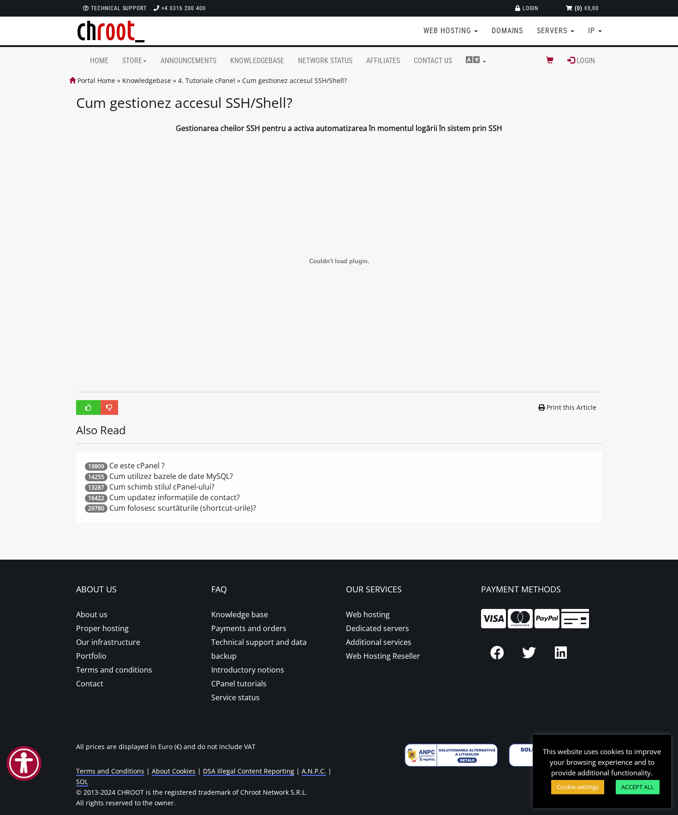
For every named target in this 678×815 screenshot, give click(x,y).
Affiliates (383, 60)
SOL (82, 781)
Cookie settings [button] (578, 787)
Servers (553, 30)
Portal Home (95, 80)
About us (91, 614)
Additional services (378, 642)
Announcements (188, 60)
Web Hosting (448, 30)
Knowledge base (239, 614)
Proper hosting (102, 628)
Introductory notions (247, 670)
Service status (235, 697)
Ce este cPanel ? (137, 466)
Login (530, 8)
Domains (507, 30)
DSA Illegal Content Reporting (248, 771)
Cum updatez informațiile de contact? (174, 497)
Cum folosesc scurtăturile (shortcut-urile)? (182, 508)
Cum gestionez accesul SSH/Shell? (294, 80)
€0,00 (587, 8)
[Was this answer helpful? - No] (109, 407)
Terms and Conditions (110, 771)
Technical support (118, 8)
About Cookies (174, 771)
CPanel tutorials (239, 684)
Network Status (325, 60)
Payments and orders (248, 628)
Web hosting (368, 614)
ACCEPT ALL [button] (637, 787)
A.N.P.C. (314, 771)
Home (99, 60)
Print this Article (571, 407)
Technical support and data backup (259, 649)
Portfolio (91, 656)
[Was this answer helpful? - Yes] (88, 407)
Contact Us (433, 60)
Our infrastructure (108, 642)
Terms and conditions (114, 670)
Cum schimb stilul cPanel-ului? (161, 487)
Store (132, 60)
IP (592, 30)
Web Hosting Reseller (383, 656)
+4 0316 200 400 (182, 8)
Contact (89, 684)
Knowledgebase (257, 60)
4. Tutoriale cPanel (206, 80)
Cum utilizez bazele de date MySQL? (171, 476)
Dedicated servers (377, 628)
